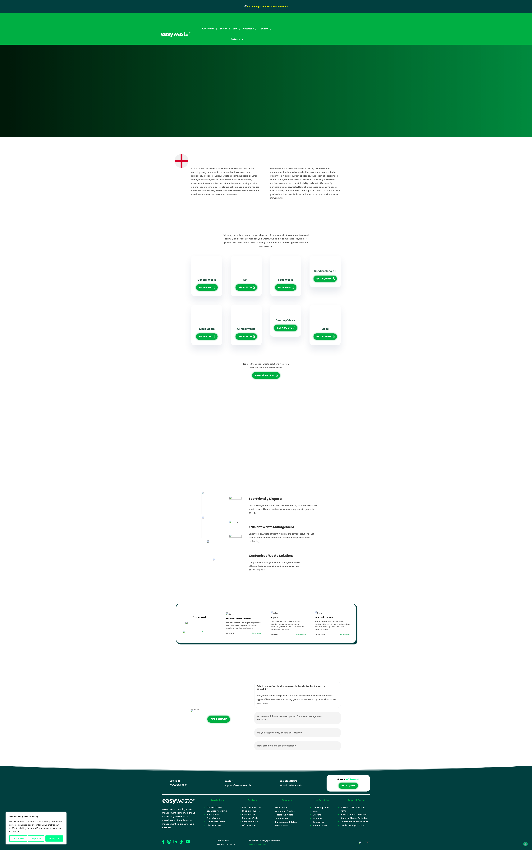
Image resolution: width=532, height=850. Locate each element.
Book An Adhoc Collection (354, 814)
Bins (235, 29)
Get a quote (173, 119)
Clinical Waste (214, 825)
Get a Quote (348, 785)
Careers (317, 814)
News (315, 811)
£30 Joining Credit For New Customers (267, 6)
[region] (36, 828)
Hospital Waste (250, 821)
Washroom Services (285, 811)
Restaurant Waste (251, 807)
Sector (223, 29)
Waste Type (208, 29)
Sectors (252, 800)
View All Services (265, 375)
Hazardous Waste (284, 814)
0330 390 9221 (354, 29)
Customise (18, 838)
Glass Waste (213, 818)
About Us (317, 818)
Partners (235, 39)
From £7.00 (205, 336)
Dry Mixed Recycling (217, 811)
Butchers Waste (250, 818)
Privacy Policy (223, 840)
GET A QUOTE (320, 29)
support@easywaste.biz (238, 785)
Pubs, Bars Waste (251, 811)
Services (263, 29)
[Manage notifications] (525, 844)
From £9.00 (205, 287)
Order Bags (288, 29)
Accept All (54, 838)
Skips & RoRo (281, 825)
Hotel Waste (248, 814)
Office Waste (248, 825)
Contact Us (318, 822)
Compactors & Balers (286, 822)
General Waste (214, 807)
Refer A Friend (320, 825)
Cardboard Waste (216, 821)
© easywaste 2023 (257, 844)
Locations (248, 29)
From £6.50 (284, 287)
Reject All (36, 838)
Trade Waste (281, 807)
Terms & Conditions (226, 844)
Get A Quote (324, 279)
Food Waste (213, 814)
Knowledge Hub (321, 807)
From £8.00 (245, 287)
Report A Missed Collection (354, 818)
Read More (201, 119)
